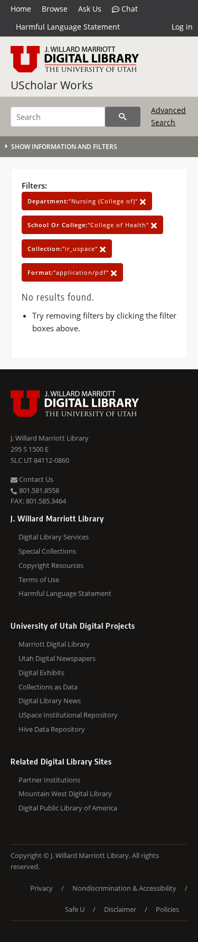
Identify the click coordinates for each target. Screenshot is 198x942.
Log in (182, 27)
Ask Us (89, 9)
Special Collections (47, 551)
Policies (167, 909)
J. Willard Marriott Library (50, 438)
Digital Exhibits (41, 672)
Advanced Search (168, 116)
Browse (55, 9)
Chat (128, 9)
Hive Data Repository (51, 729)
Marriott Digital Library (54, 644)
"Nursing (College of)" (83, 201)
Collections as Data (48, 687)
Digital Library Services (53, 537)
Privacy (41, 888)
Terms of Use (38, 579)
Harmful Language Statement (68, 27)
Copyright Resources (50, 565)
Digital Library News (49, 700)
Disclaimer (120, 909)
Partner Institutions (49, 780)
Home (21, 9)
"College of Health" (89, 225)
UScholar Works (52, 85)
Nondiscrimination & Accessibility (124, 888)
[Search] (122, 117)
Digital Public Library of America (67, 808)
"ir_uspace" (63, 249)
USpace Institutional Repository (68, 715)
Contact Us (35, 479)
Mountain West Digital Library (65, 793)
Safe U (74, 909)
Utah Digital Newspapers (57, 658)
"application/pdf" (69, 272)
